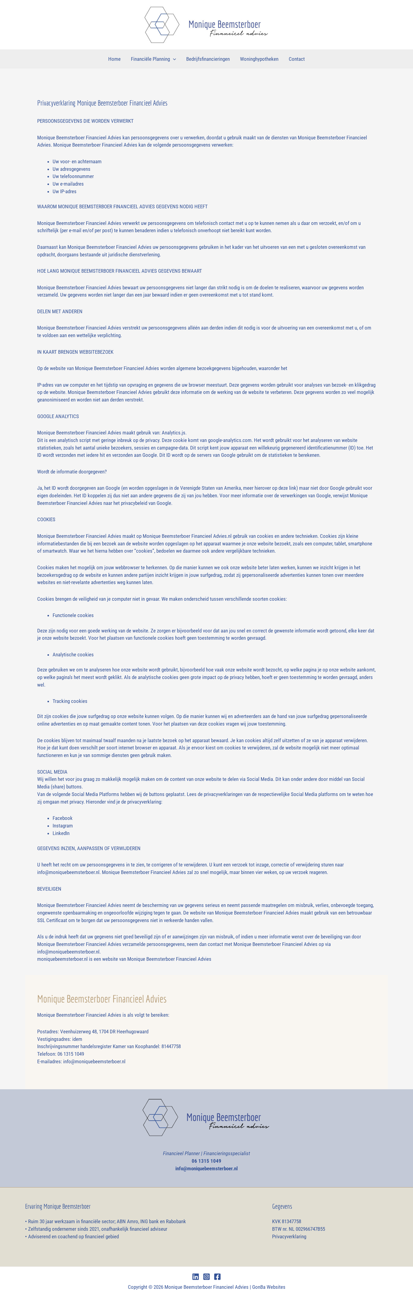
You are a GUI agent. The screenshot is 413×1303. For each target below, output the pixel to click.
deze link (287, 488)
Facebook (63, 818)
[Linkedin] (195, 1276)
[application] (173, 59)
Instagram (63, 826)
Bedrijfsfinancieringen (208, 59)
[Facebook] (217, 1276)
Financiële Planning (150, 59)
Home (114, 59)
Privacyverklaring (289, 1236)
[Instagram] (206, 1276)
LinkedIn (61, 833)
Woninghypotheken (259, 59)
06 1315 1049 (206, 1161)
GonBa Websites (268, 1287)
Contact (297, 59)
